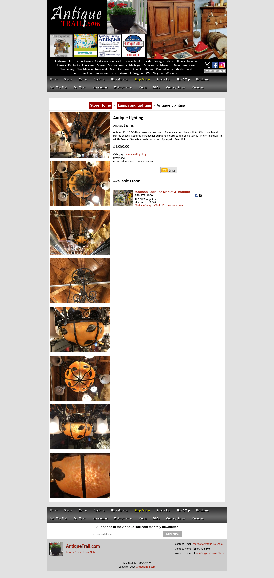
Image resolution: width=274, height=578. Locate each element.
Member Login (215, 71)
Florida (146, 61)
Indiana (192, 61)
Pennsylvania (164, 69)
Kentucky (74, 65)
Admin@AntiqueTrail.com (210, 553)
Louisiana (88, 65)
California (101, 61)
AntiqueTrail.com (83, 546)
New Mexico (85, 69)
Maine (101, 65)
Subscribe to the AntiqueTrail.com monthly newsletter (137, 527)
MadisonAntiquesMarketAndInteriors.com (159, 205)
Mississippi (151, 65)
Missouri (166, 65)
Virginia (138, 73)
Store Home (100, 105)
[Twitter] (201, 196)
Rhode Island (183, 69)
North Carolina (119, 69)
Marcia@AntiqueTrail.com (208, 544)
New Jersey (67, 69)
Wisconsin (172, 73)
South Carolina (82, 73)
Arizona (74, 61)
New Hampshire (184, 65)
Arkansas (87, 61)
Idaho (170, 61)
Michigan (135, 65)
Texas (113, 73)
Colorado (116, 61)
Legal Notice (90, 552)
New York (101, 69)
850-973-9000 (144, 195)
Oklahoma (147, 69)
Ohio (135, 69)
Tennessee (101, 73)
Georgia (159, 61)
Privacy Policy (73, 552)
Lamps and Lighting (134, 105)
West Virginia (154, 73)
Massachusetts (117, 65)
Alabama (60, 61)
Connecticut (132, 61)
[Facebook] (197, 196)
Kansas (61, 65)
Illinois (180, 61)
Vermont (125, 73)
